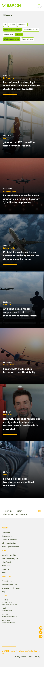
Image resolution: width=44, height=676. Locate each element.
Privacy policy (20, 656)
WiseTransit (6, 562)
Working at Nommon (10, 546)
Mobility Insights (9, 555)
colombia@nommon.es (9, 616)
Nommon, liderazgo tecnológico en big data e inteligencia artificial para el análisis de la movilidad (21, 423)
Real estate (22, 24)
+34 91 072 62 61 (7, 602)
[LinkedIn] (40, 628)
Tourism (12, 24)
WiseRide (6, 565)
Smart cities (8, 34)
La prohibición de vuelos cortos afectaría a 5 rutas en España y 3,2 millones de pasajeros (21, 198)
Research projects (9, 584)
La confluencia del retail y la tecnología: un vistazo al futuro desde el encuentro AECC (21, 85)
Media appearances (11, 39)
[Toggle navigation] (39, 5)
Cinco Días (7, 474)
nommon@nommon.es (9, 604)
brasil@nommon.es (8, 622)
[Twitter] (40, 632)
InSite (4, 572)
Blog (4, 591)
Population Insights (10, 558)
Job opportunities (9, 543)
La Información (9, 248)
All (5, 24)
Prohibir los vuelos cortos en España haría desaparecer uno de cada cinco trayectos (21, 255)
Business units (7, 536)
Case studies (7, 581)
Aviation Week (8, 364)
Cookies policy (34, 656)
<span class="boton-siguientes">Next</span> (15, 512)
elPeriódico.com (9, 191)
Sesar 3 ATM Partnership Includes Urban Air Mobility (19, 370)
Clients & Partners (9, 539)
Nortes (5, 138)
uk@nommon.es (7, 610)
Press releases (27, 39)
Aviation (19, 34)
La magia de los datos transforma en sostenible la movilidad (19, 482)
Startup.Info (7, 414)
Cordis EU (7, 304)
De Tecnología (8, 78)
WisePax (5, 569)
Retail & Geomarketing (12, 29)
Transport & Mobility (31, 29)
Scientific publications (11, 588)
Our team (6, 532)
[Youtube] (40, 636)
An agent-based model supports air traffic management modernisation (20, 312)
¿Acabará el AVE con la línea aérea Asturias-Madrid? (19, 143)
